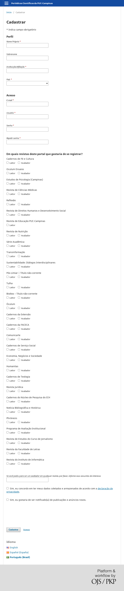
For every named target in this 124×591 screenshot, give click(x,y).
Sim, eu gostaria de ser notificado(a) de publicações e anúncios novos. (47, 499)
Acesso (26, 529)
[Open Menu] (6, 3)
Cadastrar (13, 529)
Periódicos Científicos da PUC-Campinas (32, 3)
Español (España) (19, 552)
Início (9, 12)
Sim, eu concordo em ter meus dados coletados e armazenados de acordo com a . (59, 490)
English (14, 547)
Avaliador (25, 162)
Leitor (12, 162)
